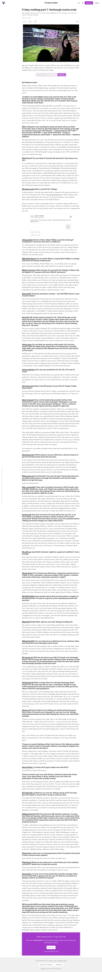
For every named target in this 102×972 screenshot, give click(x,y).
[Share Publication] (82, 2)
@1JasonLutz (27, 657)
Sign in (97, 3)
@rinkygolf (26, 515)
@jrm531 (25, 317)
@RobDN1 (26, 622)
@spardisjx (26, 874)
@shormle (26, 853)
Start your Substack (46, 964)
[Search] (78, 2)
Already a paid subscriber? (51, 951)
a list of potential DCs (53, 195)
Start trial (51, 947)
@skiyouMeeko (28, 370)
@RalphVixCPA (28, 641)
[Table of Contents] (2, 486)
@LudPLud (26, 552)
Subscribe (89, 3)
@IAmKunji (26, 862)
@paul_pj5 (26, 710)
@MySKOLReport (29, 259)
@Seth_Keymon (28, 270)
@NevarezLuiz (28, 476)
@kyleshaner (27, 573)
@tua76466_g (28, 767)
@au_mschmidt (28, 487)
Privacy (51, 960)
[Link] (19, 82)
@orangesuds (28, 386)
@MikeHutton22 (29, 814)
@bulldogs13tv (28, 455)
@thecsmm (26, 344)
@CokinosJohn (28, 189)
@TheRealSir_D (28, 793)
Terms (55, 960)
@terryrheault (28, 400)
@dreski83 (26, 294)
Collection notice (62, 960)
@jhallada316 (27, 683)
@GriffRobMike (28, 596)
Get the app (59, 964)
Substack (43, 968)
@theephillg (27, 240)
